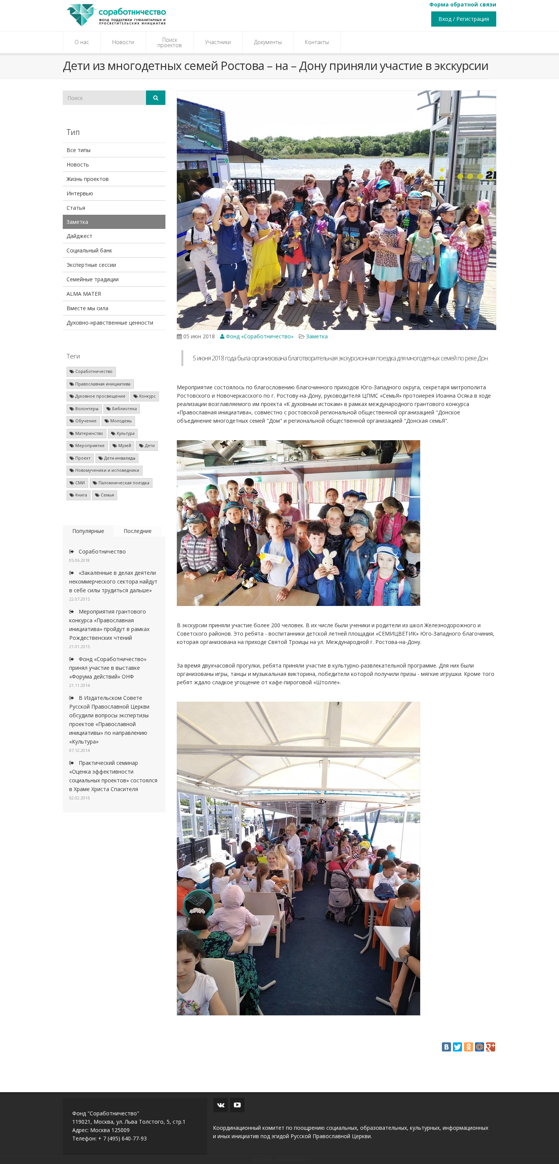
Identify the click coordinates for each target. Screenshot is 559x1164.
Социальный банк (89, 250)
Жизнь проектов (88, 178)
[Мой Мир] (479, 1046)
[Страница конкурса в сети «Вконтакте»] (220, 1105)
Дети (149, 445)
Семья (107, 495)
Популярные (88, 530)
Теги (73, 356)
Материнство (88, 433)
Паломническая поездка (123, 482)
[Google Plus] (490, 1046)
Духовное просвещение (99, 396)
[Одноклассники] (468, 1046)
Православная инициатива (102, 384)
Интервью (80, 193)
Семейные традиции (93, 279)
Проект (82, 458)
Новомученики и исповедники (106, 470)
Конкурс (147, 396)
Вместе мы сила (87, 308)
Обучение (85, 420)
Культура (125, 433)
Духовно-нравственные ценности (110, 322)
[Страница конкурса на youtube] (237, 1105)
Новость (78, 164)
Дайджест (79, 235)
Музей (124, 445)
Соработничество (93, 371)
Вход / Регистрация (463, 18)
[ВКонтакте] (446, 1046)
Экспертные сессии (91, 264)
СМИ (79, 482)
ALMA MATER (84, 293)
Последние (138, 530)
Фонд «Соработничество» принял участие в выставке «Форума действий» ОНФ (107, 667)
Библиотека (124, 408)
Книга (80, 495)
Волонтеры (86, 408)
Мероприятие (89, 445)
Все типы (79, 150)
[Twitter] (457, 1046)
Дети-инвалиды (119, 458)
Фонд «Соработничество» (259, 336)
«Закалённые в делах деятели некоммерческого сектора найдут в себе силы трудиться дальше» (113, 581)
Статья (76, 207)
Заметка (77, 221)
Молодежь (120, 420)
